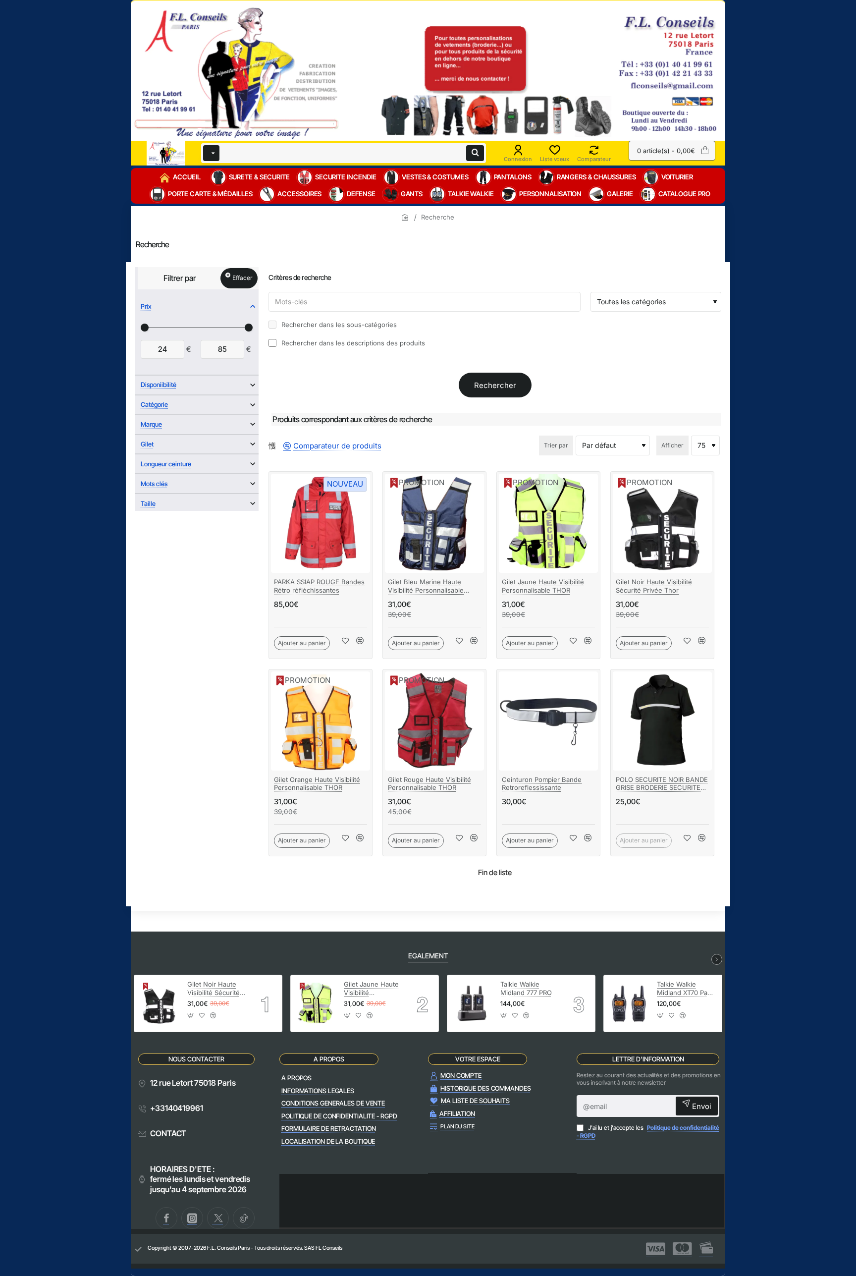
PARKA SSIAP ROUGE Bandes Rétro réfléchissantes (319, 586)
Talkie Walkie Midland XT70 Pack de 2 (685, 989)
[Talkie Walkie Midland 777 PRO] (472, 1004)
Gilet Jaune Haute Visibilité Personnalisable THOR (543, 586)
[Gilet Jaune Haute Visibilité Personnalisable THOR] (548, 523)
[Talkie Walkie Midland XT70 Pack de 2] (629, 1004)
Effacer (242, 277)
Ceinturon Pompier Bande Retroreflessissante (542, 784)
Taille (148, 503)
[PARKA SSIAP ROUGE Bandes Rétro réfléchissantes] (320, 523)
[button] (302, 643)
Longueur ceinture (166, 464)
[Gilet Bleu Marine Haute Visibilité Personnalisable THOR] (434, 523)
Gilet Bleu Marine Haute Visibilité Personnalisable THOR (426, 586)
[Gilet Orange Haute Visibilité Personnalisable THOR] (320, 721)
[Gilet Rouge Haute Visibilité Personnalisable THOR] (434, 721)
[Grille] (272, 445)
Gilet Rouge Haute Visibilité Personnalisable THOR (429, 784)
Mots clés (154, 484)
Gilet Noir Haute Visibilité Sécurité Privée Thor (654, 586)
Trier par (556, 445)
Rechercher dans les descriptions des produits (352, 343)
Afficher (672, 445)
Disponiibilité (158, 384)
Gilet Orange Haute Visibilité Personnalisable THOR (317, 784)
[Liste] (279, 445)
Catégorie (154, 404)
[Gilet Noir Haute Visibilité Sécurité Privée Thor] (662, 523)
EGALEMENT (428, 955)
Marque (151, 424)
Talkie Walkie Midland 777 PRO (526, 988)
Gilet (147, 444)
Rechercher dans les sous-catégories (338, 325)
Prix (146, 306)
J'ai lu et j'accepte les (648, 1131)
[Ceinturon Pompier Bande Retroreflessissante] (548, 721)
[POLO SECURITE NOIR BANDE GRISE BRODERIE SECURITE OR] (662, 721)
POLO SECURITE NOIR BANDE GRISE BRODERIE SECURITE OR (662, 784)
